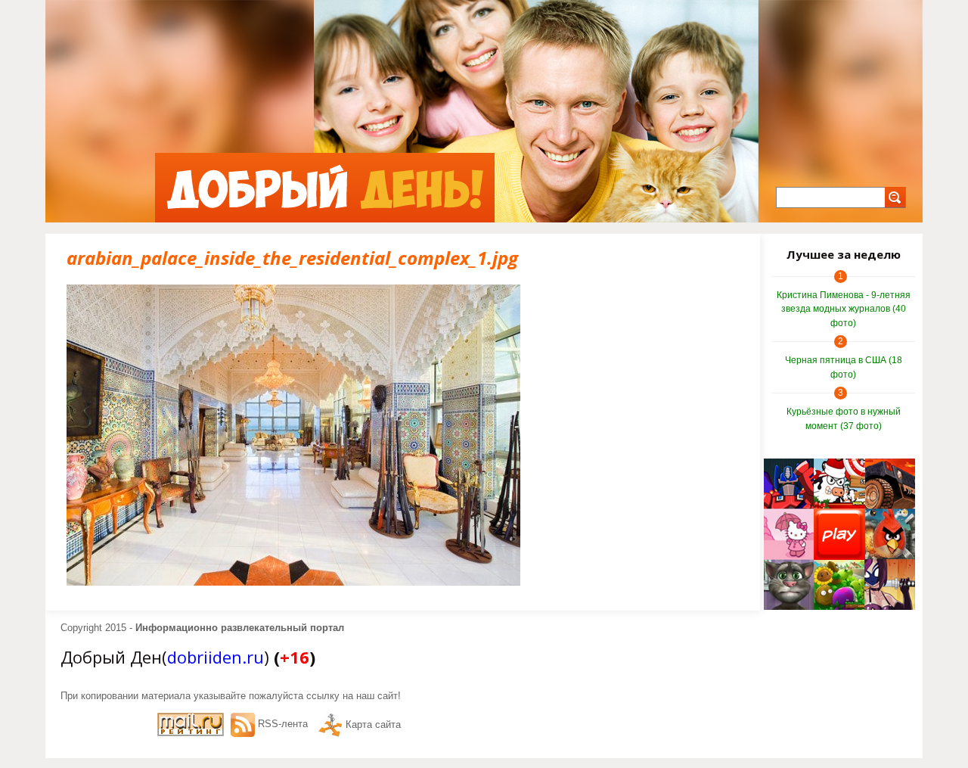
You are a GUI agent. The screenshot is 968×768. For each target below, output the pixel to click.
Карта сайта (373, 724)
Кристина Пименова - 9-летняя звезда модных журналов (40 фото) (844, 309)
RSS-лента (283, 723)
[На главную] (325, 187)
